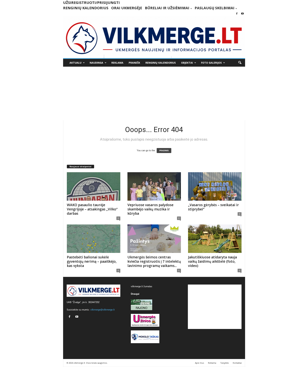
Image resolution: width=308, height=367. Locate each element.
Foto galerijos (211, 62)
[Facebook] (237, 13)
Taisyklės (224, 362)
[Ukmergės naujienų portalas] (154, 37)
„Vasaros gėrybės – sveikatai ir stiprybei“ (213, 207)
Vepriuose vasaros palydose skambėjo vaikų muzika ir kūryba (150, 209)
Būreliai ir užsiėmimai (167, 8)
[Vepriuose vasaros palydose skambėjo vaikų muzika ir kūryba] (154, 186)
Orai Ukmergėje (126, 8)
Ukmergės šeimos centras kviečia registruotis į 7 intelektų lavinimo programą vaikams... (154, 261)
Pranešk (134, 62)
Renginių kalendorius (85, 8)
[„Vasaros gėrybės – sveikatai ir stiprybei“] (215, 186)
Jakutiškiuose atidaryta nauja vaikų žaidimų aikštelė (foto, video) (212, 261)
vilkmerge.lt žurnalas (141, 286)
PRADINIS (164, 150)
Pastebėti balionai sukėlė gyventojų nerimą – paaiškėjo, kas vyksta (92, 261)
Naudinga (96, 62)
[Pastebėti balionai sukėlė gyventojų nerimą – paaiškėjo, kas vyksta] (93, 238)
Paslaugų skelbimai (214, 8)
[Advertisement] (154, 93)
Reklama (117, 62)
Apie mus (199, 362)
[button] (240, 63)
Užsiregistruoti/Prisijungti (91, 2)
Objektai (187, 62)
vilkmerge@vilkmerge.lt (102, 309)
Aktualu (75, 62)
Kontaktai (237, 362)
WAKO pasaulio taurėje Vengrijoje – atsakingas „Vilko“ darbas (92, 209)
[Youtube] (242, 13)
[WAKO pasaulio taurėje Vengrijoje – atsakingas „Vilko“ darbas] (93, 186)
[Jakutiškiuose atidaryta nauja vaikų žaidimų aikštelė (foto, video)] (215, 238)
